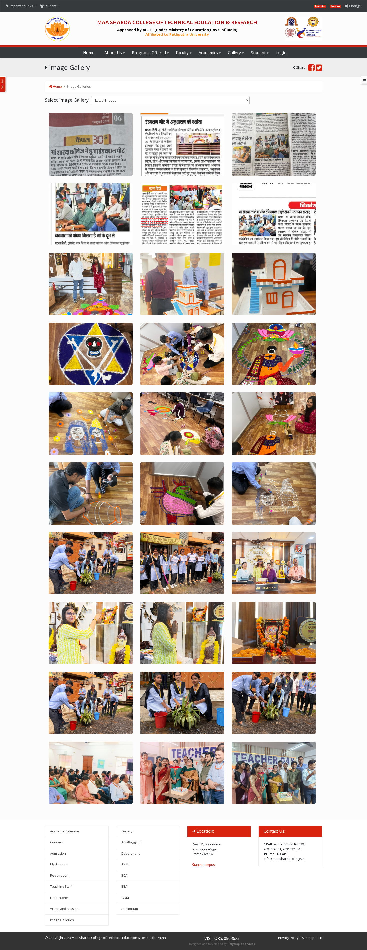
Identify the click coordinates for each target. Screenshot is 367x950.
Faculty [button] (182, 52)
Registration (59, 875)
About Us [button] (113, 52)
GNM (125, 897)
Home (88, 52)
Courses (56, 842)
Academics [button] (208, 52)
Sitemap (308, 937)
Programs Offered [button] (149, 52)
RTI (320, 937)
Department (130, 853)
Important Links (21, 6)
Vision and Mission (64, 908)
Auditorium (129, 908)
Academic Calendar (64, 831)
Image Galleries (62, 920)
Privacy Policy (288, 937)
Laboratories (60, 897)
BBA (124, 886)
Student (50, 6)
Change (354, 6)
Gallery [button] (234, 52)
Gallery (126, 831)
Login (281, 52)
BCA (124, 875)
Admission (58, 853)
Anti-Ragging (130, 842)
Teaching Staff (61, 886)
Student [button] (258, 52)
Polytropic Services (241, 944)
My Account (58, 864)
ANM (124, 864)
